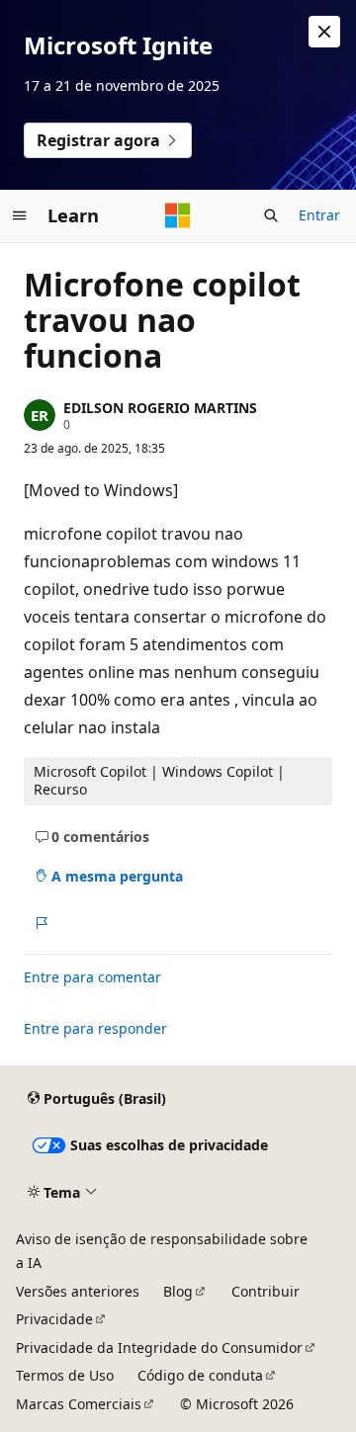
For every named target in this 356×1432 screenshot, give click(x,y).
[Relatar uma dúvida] (41, 923)
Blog (178, 1291)
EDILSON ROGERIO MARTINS (160, 407)
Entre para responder (95, 1028)
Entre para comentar (92, 977)
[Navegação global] (20, 215)
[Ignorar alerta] (324, 31)
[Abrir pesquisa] (271, 215)
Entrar (319, 215)
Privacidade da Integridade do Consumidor (159, 1347)
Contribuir (265, 1291)
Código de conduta (200, 1375)
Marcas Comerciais (78, 1403)
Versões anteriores (77, 1291)
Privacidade (54, 1318)
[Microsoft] (178, 215)
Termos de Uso (65, 1375)
